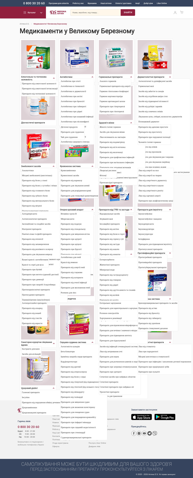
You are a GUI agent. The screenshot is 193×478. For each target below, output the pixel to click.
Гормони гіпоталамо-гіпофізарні (114, 91)
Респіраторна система (149, 299)
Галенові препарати (31, 392)
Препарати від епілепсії (32, 239)
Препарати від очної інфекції (74, 282)
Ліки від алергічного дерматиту (152, 180)
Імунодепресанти (146, 224)
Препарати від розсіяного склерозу (37, 249)
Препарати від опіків (147, 147)
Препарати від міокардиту (72, 392)
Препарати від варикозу (71, 180)
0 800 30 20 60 (34, 3)
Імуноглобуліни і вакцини (150, 219)
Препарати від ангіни (109, 229)
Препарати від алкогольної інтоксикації (40, 88)
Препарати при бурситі (71, 249)
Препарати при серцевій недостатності (78, 427)
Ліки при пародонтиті (148, 351)
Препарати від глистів (32, 318)
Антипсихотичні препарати (34, 219)
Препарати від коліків (109, 295)
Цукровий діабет (29, 388)
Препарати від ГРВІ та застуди (114, 209)
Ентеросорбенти (107, 259)
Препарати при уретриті (110, 372)
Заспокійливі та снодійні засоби (36, 224)
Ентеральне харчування (110, 303)
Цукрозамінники (29, 407)
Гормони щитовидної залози (112, 101)
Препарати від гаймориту (149, 318)
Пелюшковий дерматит (148, 121)
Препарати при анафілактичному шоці (155, 201)
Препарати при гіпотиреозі (112, 111)
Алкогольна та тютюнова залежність (33, 78)
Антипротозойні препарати (34, 303)
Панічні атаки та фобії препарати (37, 234)
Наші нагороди (58, 419)
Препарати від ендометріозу (112, 142)
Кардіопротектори (69, 362)
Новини (55, 422)
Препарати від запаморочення (35, 244)
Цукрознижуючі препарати (34, 413)
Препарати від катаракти (72, 277)
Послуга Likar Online (97, 443)
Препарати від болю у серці (73, 377)
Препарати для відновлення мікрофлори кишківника (123, 325)
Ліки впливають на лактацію (113, 137)
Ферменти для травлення (111, 396)
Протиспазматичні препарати (35, 211)
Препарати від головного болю (36, 190)
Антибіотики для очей (71, 257)
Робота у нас (78, 3)
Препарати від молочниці (111, 152)
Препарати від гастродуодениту (114, 275)
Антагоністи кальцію (70, 346)
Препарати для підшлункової (113, 340)
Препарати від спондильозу (73, 229)
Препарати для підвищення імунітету (155, 244)
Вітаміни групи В (69, 214)
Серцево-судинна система (73, 342)
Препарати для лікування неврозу (37, 254)
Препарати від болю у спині (34, 180)
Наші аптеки (106, 3)
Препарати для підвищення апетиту (116, 335)
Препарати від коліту (109, 300)
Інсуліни (26, 397)
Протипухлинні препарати (150, 249)
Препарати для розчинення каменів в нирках (120, 362)
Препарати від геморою (110, 280)
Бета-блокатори (68, 351)
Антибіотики (66, 77)
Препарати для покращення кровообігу (78, 417)
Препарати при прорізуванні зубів (153, 367)
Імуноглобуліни (145, 214)
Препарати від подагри (71, 224)
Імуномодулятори (146, 229)
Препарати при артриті (71, 239)
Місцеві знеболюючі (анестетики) (37, 175)
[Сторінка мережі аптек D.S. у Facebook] (133, 433)
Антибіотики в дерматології (73, 91)
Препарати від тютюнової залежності (38, 94)
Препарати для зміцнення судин (75, 402)
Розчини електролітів (109, 313)
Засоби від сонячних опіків (150, 111)
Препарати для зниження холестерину (78, 407)
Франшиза (92, 3)
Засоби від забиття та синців (151, 91)
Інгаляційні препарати (110, 224)
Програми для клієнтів (59, 3)
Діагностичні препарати (33, 122)
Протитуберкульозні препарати (152, 267)
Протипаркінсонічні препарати (36, 290)
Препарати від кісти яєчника (112, 147)
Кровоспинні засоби (70, 175)
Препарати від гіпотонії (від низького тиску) (81, 387)
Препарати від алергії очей (73, 267)
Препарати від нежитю (110, 254)
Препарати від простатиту (150, 132)
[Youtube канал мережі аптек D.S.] (144, 433)
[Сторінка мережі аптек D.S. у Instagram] (139, 433)
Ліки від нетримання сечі (111, 351)
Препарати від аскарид (32, 308)
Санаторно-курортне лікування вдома (36, 343)
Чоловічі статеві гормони (149, 142)
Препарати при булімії (32, 269)
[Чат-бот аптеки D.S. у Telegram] (149, 433)
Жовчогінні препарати (110, 265)
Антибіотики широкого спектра (75, 142)
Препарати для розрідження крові (76, 190)
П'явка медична (68, 298)
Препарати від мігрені (32, 206)
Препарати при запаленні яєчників (115, 167)
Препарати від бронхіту (149, 313)
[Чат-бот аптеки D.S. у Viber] (154, 433)
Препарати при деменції (33, 279)
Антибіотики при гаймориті (73, 106)
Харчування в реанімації (111, 318)
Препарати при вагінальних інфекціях (117, 162)
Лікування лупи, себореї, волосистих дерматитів (160, 116)
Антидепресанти (29, 214)
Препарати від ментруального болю (38, 201)
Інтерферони (144, 239)
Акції (137, 3)
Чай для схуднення (69, 137)
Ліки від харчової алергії (149, 196)
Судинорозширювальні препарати (76, 437)
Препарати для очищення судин (75, 412)
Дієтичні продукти (69, 127)
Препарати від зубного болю (35, 196)
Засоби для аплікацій (31, 354)
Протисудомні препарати (33, 295)
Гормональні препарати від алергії (115, 86)
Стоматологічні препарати (151, 342)
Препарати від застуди (110, 244)
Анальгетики (28, 170)
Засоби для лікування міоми (112, 132)
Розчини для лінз (68, 293)
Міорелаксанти (67, 219)
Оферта (55, 446)
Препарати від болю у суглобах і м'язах (39, 185)
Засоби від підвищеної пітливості (153, 101)
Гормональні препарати (110, 77)
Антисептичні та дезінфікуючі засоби (155, 81)
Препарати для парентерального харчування (120, 308)
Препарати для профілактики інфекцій (117, 157)
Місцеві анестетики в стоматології (153, 357)
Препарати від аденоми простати (153, 127)
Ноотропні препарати (31, 229)
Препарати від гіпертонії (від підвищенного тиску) (83, 382)
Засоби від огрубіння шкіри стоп (153, 96)
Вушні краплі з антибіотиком (35, 259)
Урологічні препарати (109, 392)
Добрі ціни (148, 3)
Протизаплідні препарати (111, 182)
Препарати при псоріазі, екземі (152, 167)
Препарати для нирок (109, 357)
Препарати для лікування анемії (75, 185)
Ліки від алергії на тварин (150, 175)
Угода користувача (60, 443)
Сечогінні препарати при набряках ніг (117, 387)
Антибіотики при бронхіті (72, 101)
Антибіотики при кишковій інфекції (77, 116)
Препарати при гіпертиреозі (112, 106)
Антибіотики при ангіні (71, 96)
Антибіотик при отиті (70, 81)
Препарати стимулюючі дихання (153, 328)
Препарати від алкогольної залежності (39, 83)
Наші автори (57, 433)
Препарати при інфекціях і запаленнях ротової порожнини (164, 362)
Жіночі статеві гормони (110, 127)
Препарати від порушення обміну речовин (41, 402)
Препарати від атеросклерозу (74, 372)
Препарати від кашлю (109, 249)
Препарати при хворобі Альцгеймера (38, 285)
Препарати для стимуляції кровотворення (79, 196)
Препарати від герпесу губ (112, 239)
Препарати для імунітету (150, 209)
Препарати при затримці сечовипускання (118, 367)
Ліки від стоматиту (146, 346)
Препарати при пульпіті (149, 372)
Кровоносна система (70, 166)
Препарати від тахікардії (72, 397)
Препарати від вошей (31, 313)
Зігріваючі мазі (106, 219)
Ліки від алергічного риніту (150, 190)
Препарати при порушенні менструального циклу (122, 177)
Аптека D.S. (24, 24)
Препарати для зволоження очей (75, 288)
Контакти (56, 436)
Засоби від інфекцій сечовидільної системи (119, 346)
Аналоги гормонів (108, 81)
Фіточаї (103, 175)
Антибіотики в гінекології (72, 86)
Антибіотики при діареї (71, 111)
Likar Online (162, 3)
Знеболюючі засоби (31, 166)
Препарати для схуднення (72, 132)
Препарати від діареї (109, 285)
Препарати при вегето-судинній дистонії (40, 274)
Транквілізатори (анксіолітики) (36, 300)
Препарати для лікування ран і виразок (155, 157)
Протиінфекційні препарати (151, 253)
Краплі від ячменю (69, 262)
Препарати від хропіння (149, 323)
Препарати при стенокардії (73, 432)
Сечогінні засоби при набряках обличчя (117, 377)
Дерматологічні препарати (151, 77)
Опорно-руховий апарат (72, 209)
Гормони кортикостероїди (111, 96)
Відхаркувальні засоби (110, 214)
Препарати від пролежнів (149, 152)
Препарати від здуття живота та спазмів (117, 290)
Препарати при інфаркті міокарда (76, 422)
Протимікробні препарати (150, 262)
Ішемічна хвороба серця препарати (76, 357)
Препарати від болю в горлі (112, 234)
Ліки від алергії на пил (148, 170)
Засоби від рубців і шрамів (150, 106)
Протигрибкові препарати (150, 257)
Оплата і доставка (123, 3)
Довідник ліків (94, 446)
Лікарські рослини (108, 170)
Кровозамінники (68, 170)
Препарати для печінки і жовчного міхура (118, 330)
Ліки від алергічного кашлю (151, 185)
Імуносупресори (145, 234)
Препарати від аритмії (71, 367)
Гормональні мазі (146, 86)
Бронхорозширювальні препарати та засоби (157, 303)
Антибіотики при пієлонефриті (75, 121)
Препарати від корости (32, 323)
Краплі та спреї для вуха (33, 265)
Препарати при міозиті (71, 254)
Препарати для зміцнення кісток (75, 234)
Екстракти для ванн (31, 349)
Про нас (55, 416)
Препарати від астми (147, 308)
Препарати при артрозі (71, 244)
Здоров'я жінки (106, 123)
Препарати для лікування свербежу (154, 162)
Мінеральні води (107, 270)
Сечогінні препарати (109, 382)
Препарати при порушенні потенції (154, 137)
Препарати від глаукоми (71, 272)
